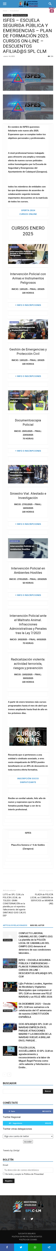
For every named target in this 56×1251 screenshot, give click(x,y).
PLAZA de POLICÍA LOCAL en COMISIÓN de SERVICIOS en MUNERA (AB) (41, 899)
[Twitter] (32, 1219)
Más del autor (37, 925)
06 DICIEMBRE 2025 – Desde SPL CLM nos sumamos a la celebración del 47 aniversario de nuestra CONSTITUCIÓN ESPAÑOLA (35, 1010)
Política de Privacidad (34, 1174)
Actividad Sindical (7, 989)
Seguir (48, 1123)
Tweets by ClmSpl (11, 1150)
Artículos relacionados (15, 925)
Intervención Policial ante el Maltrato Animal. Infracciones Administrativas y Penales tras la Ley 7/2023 (28, 624)
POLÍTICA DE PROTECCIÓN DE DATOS (27, 1236)
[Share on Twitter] (21, 1247)
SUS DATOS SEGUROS (26, 1233)
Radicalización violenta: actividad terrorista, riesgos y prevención (28, 664)
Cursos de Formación (20, 15)
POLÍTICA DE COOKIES (28, 1239)
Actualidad (14, 10)
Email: (5, 1165)
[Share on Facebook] (7, 1247)
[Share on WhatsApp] (35, 1247)
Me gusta (46, 1111)
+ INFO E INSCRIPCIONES (28, 305)
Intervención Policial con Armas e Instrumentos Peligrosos (28, 278)
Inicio (5, 10)
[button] (51, 4)
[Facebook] (24, 1219)
